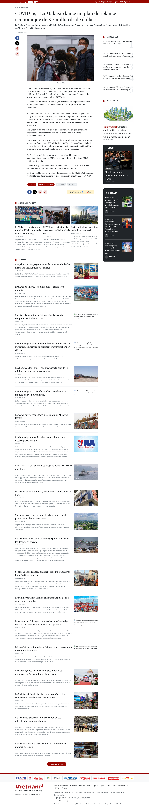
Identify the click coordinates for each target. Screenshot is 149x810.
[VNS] (70, 778)
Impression (17, 48)
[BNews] (48, 778)
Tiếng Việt (97, 2)
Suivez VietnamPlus (75, 192)
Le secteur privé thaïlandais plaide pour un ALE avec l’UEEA (41, 416)
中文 (121, 1)
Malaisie (73, 184)
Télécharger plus (57, 764)
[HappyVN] (127, 778)
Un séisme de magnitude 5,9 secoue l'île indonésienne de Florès (43, 493)
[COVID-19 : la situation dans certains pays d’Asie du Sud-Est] (56, 215)
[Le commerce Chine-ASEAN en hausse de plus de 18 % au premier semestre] (86, 604)
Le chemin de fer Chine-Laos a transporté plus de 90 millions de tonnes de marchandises (41, 369)
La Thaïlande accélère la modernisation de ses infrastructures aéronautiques (38, 719)
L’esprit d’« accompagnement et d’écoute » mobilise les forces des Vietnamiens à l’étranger (42, 266)
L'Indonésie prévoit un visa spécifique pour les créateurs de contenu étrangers (43, 649)
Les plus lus (112, 37)
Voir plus (23, 259)
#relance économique (46, 184)
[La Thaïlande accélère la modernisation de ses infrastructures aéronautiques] (86, 724)
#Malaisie (32, 184)
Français (110, 2)
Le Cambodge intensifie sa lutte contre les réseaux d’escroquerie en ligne (40, 439)
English (103, 2)
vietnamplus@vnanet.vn (66, 801)
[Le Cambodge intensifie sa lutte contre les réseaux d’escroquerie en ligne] (86, 444)
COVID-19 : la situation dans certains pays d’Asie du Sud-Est (56, 230)
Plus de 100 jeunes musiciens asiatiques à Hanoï (116, 175)
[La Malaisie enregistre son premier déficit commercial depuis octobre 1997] (29, 215)
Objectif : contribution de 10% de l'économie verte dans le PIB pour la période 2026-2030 (117, 131)
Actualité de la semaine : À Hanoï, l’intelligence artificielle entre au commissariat (112, 202)
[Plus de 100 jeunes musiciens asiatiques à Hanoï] (118, 160)
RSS (88, 785)
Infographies (113, 100)
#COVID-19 (61, 184)
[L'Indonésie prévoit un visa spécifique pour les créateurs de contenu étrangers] (86, 653)
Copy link (17, 54)
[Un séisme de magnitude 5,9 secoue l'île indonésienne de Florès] (86, 498)
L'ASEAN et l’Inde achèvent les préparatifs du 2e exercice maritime (43, 467)
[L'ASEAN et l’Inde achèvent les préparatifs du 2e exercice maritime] (86, 472)
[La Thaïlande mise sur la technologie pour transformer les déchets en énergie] (86, 545)
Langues (102, 785)
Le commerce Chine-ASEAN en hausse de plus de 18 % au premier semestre (42, 599)
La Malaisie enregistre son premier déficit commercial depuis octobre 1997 (28, 230)
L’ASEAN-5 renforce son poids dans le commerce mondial (39, 288)
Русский (127, 2)
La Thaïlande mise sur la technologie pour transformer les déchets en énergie (42, 540)
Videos (111, 148)
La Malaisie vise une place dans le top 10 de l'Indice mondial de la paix (40, 745)
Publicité (56, 788)
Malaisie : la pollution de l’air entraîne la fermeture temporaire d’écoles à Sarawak (40, 316)
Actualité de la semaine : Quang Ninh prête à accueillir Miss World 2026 (112, 248)
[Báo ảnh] (113, 778)
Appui (94, 785)
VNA (108, 785)
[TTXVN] (21, 778)
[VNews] (30, 778)
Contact (64, 788)
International (21, 8)
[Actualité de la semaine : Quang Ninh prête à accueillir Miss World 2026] (127, 247)
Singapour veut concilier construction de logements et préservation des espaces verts (42, 516)
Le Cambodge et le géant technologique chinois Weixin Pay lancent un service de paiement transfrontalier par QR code (42, 347)
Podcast (112, 193)
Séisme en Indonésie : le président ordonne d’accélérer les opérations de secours (42, 573)
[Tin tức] (38, 778)
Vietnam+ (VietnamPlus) (31, 1)
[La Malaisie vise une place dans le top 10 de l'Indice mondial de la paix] (86, 750)
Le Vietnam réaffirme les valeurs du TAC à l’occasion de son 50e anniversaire (118, 77)
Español (116, 2)
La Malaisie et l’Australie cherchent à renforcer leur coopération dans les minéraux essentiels (40, 696)
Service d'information (119, 785)
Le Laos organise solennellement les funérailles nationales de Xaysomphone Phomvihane (38, 672)
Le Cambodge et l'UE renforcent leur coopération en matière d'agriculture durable (41, 393)
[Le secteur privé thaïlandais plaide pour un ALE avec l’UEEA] (86, 421)
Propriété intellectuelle (61, 785)
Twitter (17, 43)
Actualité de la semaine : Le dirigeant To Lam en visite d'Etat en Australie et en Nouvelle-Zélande (112, 225)
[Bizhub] (57, 778)
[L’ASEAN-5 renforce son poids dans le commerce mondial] (86, 293)
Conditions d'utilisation (77, 785)
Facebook (17, 38)
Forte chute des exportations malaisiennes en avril (84, 229)
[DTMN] (98, 778)
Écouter (112, 211)
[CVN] (85, 778)
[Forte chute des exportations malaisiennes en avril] (84, 215)
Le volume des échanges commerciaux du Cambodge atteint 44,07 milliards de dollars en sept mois (41, 623)
